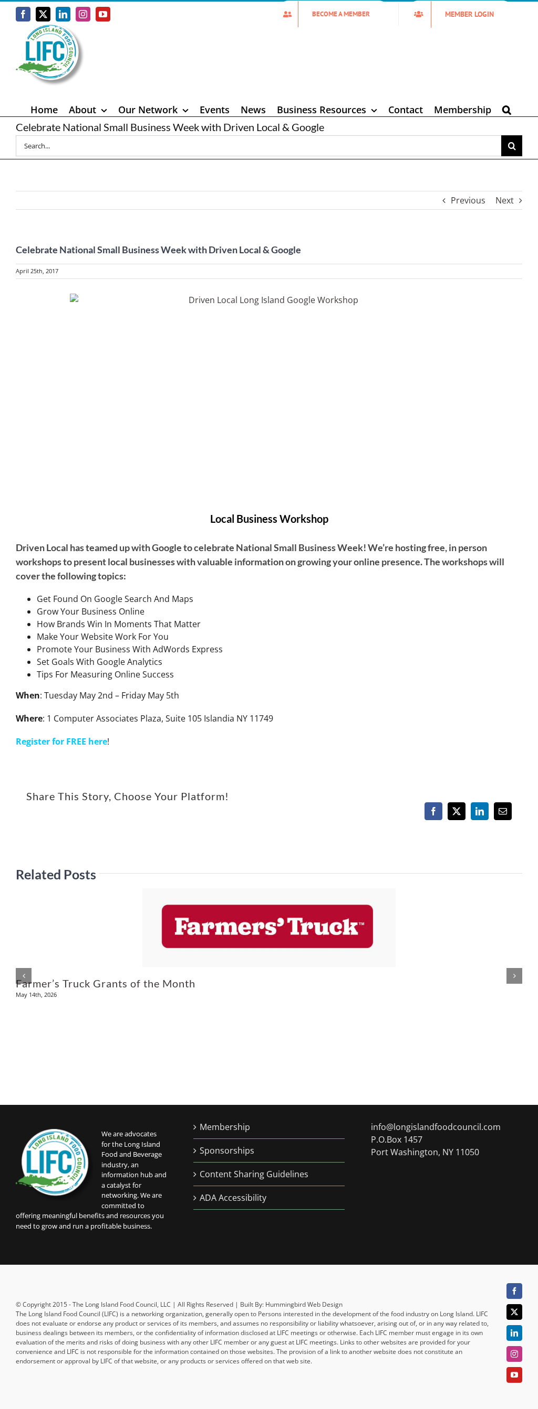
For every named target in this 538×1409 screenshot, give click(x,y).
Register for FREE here (61, 741)
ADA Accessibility (233, 1197)
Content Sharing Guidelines (254, 1174)
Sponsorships (227, 1150)
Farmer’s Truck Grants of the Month (105, 983)
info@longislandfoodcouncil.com (436, 1127)
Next (504, 200)
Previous (468, 200)
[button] (506, 109)
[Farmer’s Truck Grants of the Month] (269, 894)
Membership (225, 1127)
